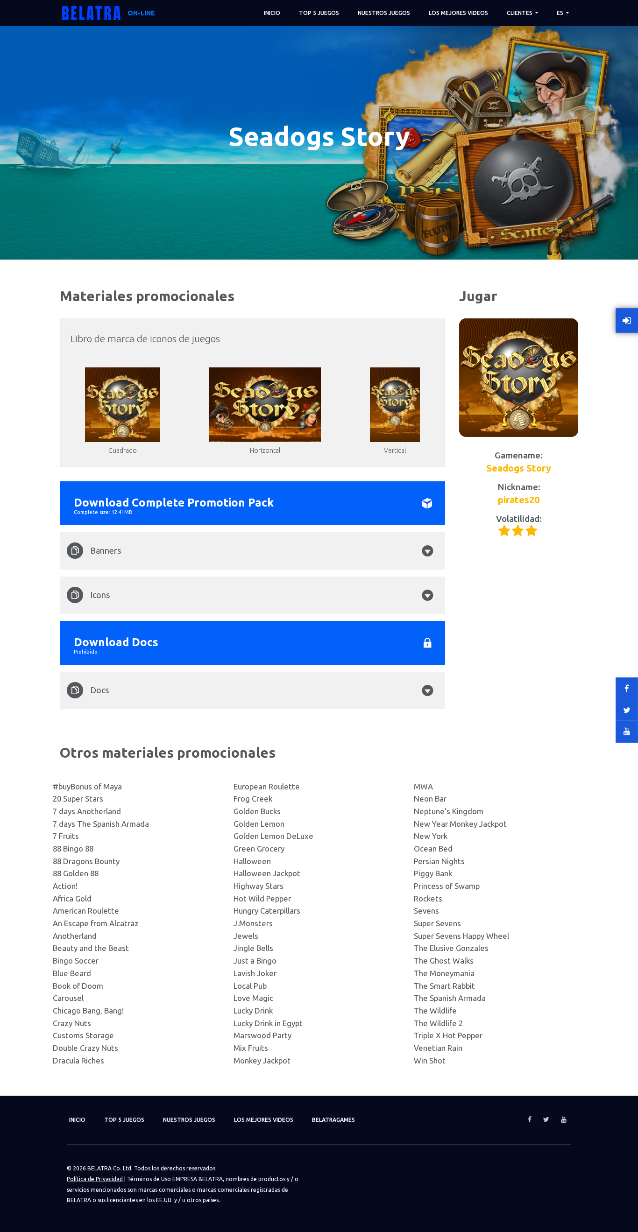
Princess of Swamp (447, 885)
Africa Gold (72, 898)
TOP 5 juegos (319, 13)
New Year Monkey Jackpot (460, 823)
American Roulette (86, 910)
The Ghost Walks (444, 960)
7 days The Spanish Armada (101, 823)
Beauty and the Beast (91, 947)
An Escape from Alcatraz (96, 923)
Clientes (520, 13)
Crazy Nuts (72, 1023)
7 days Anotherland (87, 811)
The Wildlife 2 (438, 1023)
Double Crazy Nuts (85, 1047)
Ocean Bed (433, 848)
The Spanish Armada (450, 997)
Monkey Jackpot (262, 1060)
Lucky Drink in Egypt (268, 1023)
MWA (423, 786)
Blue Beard (72, 973)
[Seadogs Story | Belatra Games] (518, 377)
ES (561, 13)
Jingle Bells (253, 947)
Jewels (246, 935)
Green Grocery (259, 848)
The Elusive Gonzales (451, 947)
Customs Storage (83, 1035)
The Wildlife (435, 1010)
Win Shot (430, 1060)
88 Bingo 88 (73, 848)
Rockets (428, 898)
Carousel (68, 997)
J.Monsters (253, 923)
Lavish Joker (255, 973)
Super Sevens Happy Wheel (461, 935)
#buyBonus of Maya (87, 786)
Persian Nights (439, 861)
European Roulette (267, 786)
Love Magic (253, 997)
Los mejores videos (458, 13)
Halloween (252, 861)
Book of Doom (78, 985)
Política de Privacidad (95, 1179)
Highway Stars (259, 885)
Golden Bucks (257, 811)
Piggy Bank (433, 873)
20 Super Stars (78, 798)
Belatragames (333, 1120)
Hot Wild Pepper (262, 898)
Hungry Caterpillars (267, 910)
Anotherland (75, 935)
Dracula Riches (78, 1060)
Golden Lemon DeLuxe (273, 835)
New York (430, 835)
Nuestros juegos (384, 13)
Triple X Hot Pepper (448, 1035)
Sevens (426, 910)
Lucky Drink (253, 1010)
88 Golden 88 (76, 873)
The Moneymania (444, 973)
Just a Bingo (255, 960)
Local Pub (250, 985)
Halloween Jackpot (267, 873)
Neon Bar (430, 798)
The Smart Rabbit (444, 985)
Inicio (272, 13)
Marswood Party (262, 1035)
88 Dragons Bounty (86, 861)
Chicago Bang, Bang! (88, 1010)
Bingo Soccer (76, 960)
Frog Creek (253, 798)
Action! (65, 885)
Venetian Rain (438, 1047)
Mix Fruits (251, 1047)
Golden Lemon (259, 823)
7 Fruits (66, 835)
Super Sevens (437, 923)
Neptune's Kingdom (448, 811)
